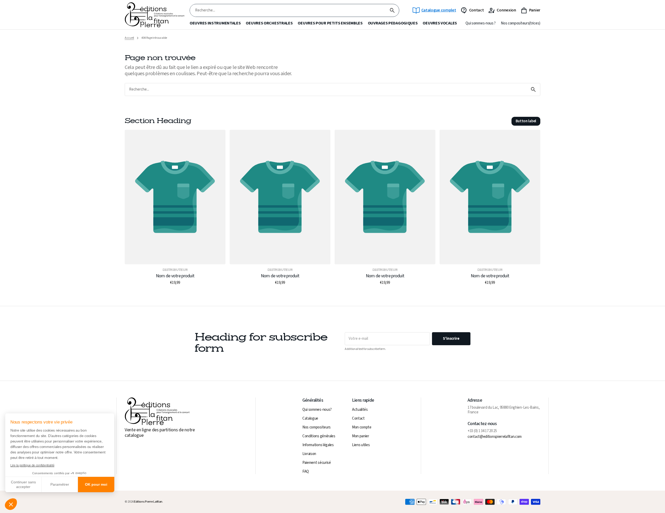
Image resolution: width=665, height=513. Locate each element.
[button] (11, 504)
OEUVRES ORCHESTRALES (269, 23)
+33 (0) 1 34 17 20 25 (482, 431)
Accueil (129, 38)
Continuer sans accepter (23, 484)
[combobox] (287, 10)
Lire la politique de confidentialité (32, 465)
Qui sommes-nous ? (481, 23)
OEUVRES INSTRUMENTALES (215, 23)
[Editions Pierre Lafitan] (154, 15)
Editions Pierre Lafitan (148, 502)
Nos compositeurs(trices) (520, 23)
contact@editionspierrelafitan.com (495, 436)
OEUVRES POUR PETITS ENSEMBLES (330, 23)
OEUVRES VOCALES (440, 23)
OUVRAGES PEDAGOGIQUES (393, 23)
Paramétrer (59, 484)
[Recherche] (392, 10)
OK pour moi (96, 484)
